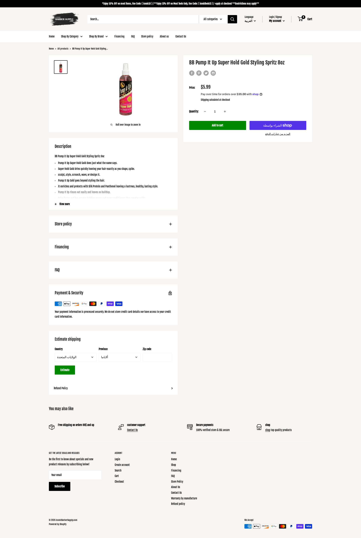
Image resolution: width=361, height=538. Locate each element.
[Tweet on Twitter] (206, 73)
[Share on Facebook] (191, 73)
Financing (119, 36)
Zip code (147, 349)
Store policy (147, 36)
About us (164, 36)
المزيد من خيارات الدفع (277, 133)
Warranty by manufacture (184, 498)
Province (103, 349)
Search (118, 470)
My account (275, 21)
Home (52, 36)
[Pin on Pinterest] (199, 73)
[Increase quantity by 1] (225, 111)
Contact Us (180, 36)
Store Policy (177, 481)
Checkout (119, 481)
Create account (122, 464)
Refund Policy (61, 388)
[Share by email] (213, 73)
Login (117, 459)
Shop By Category (69, 36)
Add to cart (217, 125)
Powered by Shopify (57, 524)
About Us (175, 487)
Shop (173, 464)
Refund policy (178, 503)
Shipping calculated (210, 99)
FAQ (133, 36)
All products (63, 48)
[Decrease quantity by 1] (205, 111)
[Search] (232, 19)
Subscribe (60, 486)
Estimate (64, 370)
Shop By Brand (96, 36)
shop (267, 430)
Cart (117, 476)
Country (59, 349)
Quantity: (194, 111)
